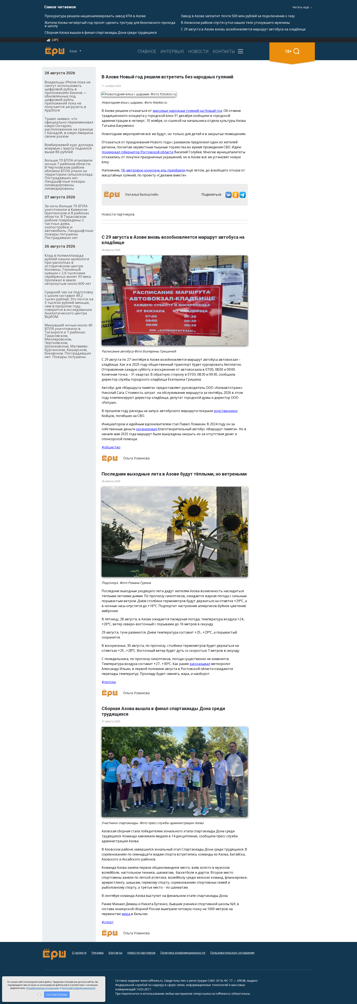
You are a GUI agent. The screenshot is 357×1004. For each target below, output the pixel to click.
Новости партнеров (141, 953)
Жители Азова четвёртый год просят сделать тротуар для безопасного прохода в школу (110, 24)
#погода (109, 682)
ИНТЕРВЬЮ (172, 51)
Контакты (115, 953)
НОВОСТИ (198, 51)
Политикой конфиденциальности (78, 988)
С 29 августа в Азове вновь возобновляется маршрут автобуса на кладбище (243, 29)
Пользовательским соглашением (42, 988)
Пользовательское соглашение (232, 953)
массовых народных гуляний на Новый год (187, 110)
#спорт (108, 922)
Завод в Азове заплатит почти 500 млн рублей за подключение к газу (238, 16)
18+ (288, 51)
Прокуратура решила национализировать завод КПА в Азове (95, 16)
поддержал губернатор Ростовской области (137, 152)
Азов (73, 51)
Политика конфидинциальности (182, 953)
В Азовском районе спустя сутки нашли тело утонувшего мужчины (235, 22)
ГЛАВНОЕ (147, 51)
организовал (147, 429)
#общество (111, 447)
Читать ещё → (302, 7)
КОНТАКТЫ (224, 51)
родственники (225, 411)
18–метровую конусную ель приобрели (153, 170)
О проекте (79, 953)
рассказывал (200, 663)
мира (126, 914)
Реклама (98, 953)
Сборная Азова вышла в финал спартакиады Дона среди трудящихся (101, 32)
